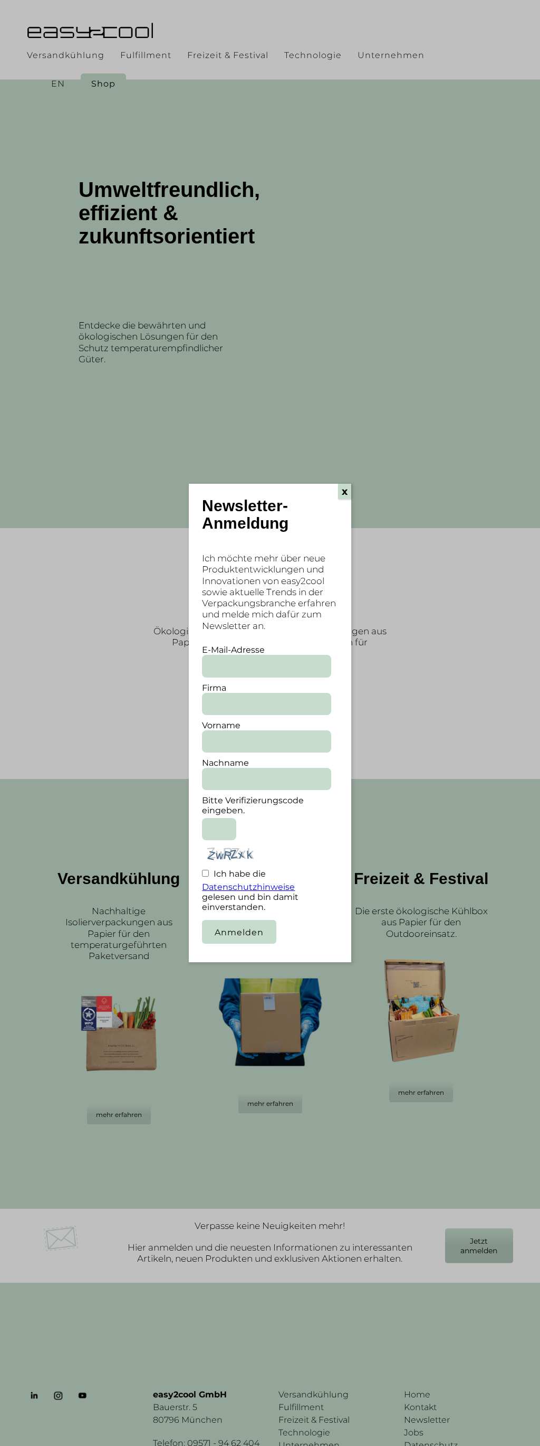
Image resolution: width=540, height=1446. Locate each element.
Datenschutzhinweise (248, 887)
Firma (214, 688)
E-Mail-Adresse (233, 650)
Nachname (225, 763)
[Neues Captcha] (278, 858)
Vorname (221, 725)
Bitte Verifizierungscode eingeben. (253, 805)
